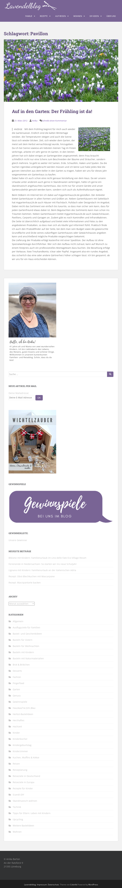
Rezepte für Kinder (23, 788)
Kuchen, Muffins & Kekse (26, 757)
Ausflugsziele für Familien (26, 627)
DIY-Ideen (94, 16)
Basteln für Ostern (22, 639)
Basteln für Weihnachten (26, 646)
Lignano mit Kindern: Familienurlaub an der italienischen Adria (42, 570)
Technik (17, 806)
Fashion (17, 676)
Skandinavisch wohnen (25, 800)
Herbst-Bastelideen (23, 714)
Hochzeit (17, 726)
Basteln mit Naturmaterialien (28, 658)
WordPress (93, 884)
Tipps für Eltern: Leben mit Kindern (32, 813)
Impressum (42, 884)
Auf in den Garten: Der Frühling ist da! (52, 111)
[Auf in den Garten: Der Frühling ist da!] (61, 70)
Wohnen (77, 16)
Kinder (16, 732)
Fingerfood (18, 683)
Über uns (111, 16)
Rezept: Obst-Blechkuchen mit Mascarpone (32, 576)
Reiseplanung (20, 769)
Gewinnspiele (20, 701)
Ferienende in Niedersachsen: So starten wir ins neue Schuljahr (43, 563)
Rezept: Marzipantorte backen (25, 582)
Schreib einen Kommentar (54, 120)
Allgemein (18, 621)
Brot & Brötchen (21, 664)
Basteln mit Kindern (23, 652)
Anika (34, 120)
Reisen (16, 763)
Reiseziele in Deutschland (26, 776)
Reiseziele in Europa (23, 782)
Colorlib (73, 884)
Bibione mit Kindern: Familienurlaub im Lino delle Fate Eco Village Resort (47, 557)
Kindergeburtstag (22, 745)
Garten (16, 689)
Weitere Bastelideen (23, 825)
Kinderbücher (20, 738)
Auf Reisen (60, 16)
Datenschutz (53, 884)
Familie (28, 16)
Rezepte (44, 16)
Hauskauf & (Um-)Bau (24, 707)
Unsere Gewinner (18, 540)
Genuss (17, 695)
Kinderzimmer (20, 751)
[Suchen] (110, 374)
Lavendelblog (30, 884)
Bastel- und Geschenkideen (27, 633)
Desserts (17, 670)
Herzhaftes (18, 720)
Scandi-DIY (18, 794)
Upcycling (18, 819)
